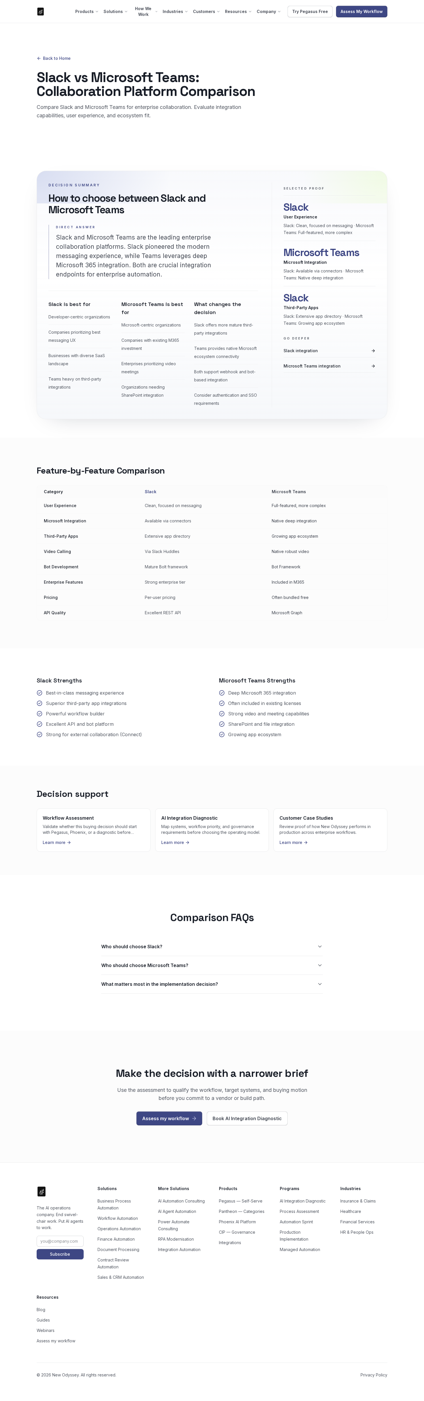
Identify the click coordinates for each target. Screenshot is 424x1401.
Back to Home (57, 58)
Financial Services (357, 1221)
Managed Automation (300, 1249)
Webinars (46, 1330)
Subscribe (60, 1254)
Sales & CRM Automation (120, 1277)
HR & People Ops (357, 1232)
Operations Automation (119, 1228)
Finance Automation (116, 1239)
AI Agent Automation (177, 1211)
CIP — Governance (237, 1232)
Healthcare (350, 1211)
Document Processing (118, 1249)
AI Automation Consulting (181, 1200)
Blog (41, 1309)
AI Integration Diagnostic (303, 1200)
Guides (43, 1320)
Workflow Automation (117, 1218)
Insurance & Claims (358, 1200)
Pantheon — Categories (241, 1211)
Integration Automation (179, 1249)
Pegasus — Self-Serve (240, 1200)
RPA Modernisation (176, 1239)
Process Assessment (299, 1211)
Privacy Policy (374, 1374)
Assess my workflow (56, 1340)
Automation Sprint (296, 1221)
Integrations (230, 1242)
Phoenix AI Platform (237, 1221)
